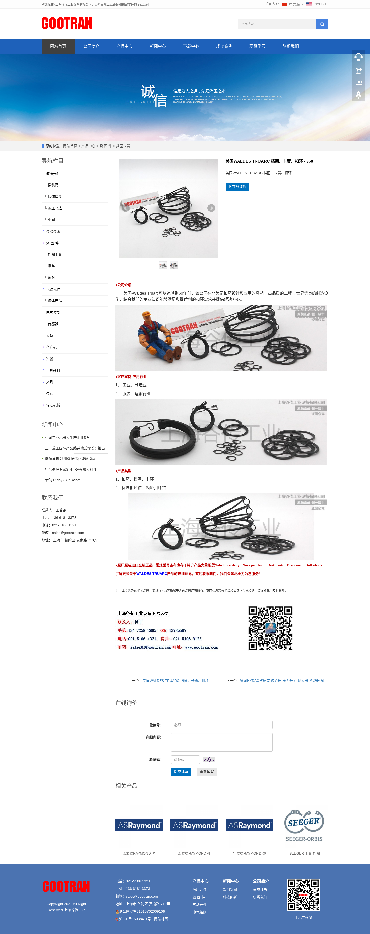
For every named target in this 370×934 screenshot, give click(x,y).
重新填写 (207, 772)
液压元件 (53, 174)
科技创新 (230, 897)
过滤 (49, 359)
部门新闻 (230, 889)
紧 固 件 (105, 146)
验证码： (156, 760)
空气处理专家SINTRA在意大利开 (71, 469)
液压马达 (55, 208)
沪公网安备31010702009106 (142, 911)
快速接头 (55, 196)
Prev (126, 208)
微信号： (156, 725)
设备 (49, 336)
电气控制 (53, 312)
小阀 (51, 220)
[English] (316, 4)
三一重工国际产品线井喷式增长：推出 (75, 448)
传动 (49, 394)
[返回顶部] (358, 96)
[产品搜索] (322, 24)
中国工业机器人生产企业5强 (67, 438)
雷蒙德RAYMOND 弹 (139, 853)
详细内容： (154, 737)
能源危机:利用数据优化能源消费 (70, 459)
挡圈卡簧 (122, 146)
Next (211, 208)
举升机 (51, 347)
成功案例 (224, 46)
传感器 (53, 324)
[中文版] (291, 4)
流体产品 (55, 301)
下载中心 (191, 46)
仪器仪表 (53, 231)
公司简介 (91, 46)
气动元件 (53, 289)
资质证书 (260, 889)
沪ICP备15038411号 (135, 919)
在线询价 (239, 187)
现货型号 (257, 46)
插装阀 (53, 185)
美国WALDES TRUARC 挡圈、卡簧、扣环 (175, 681)
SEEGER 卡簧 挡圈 (304, 853)
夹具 (49, 382)
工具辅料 (53, 370)
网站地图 (161, 919)
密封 (51, 278)
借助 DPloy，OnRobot (62, 480)
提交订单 (181, 772)
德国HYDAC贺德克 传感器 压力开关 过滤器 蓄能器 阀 (282, 681)
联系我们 (291, 46)
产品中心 (125, 46)
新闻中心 (158, 46)
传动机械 (53, 405)
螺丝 (51, 266)
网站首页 (58, 46)
